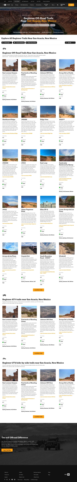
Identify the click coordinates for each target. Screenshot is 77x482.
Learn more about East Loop (48, 170)
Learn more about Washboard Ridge (10, 126)
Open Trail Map (7, 450)
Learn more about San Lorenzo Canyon (10, 80)
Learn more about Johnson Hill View (48, 80)
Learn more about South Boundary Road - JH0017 (48, 264)
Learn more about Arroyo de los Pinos (10, 264)
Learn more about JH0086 (29, 126)
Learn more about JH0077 (67, 126)
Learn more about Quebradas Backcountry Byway (67, 170)
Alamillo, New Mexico (46, 32)
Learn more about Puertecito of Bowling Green (29, 80)
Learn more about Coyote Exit (29, 264)
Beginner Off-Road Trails (27, 15)
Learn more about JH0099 (10, 170)
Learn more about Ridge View (48, 126)
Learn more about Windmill (67, 264)
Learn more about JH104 (29, 170)
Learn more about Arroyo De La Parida (67, 80)
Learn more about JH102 (10, 217)
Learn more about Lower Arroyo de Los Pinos (67, 217)
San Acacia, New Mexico (34, 32)
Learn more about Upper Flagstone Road (29, 217)
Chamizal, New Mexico (58, 32)
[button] (6, 43)
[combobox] (36, 25)
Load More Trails (38, 289)
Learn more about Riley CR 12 (48, 217)
